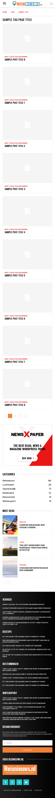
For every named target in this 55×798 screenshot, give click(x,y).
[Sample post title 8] (27, 384)
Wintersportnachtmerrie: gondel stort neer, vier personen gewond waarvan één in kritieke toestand (27, 718)
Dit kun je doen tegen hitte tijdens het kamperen (22, 646)
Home (5, 12)
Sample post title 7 (15, 361)
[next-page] (8, 582)
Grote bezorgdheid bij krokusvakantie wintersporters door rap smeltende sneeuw (25, 713)
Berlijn (22, 522)
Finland (22, 565)
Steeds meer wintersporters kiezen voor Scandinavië (33, 568)
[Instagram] (12, 782)
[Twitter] (19, 782)
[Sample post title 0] (27, 38)
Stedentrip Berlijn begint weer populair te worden (32, 526)
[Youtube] (26, 782)
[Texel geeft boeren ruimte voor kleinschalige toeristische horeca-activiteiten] (10, 546)
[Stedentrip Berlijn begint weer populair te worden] (10, 525)
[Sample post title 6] (27, 298)
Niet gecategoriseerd (16, 57)
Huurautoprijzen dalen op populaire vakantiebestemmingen (27, 608)
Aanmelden (27, 750)
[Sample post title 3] (27, 168)
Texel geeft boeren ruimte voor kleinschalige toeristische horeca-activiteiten (33, 547)
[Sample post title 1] (27, 82)
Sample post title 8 (15, 404)
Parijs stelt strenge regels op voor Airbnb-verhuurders (26, 678)
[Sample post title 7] (27, 341)
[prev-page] (4, 582)
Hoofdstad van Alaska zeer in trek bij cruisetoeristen (24, 674)
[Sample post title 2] (27, 125)
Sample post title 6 (15, 318)
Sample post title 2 (15, 146)
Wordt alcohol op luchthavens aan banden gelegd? (24, 604)
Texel (21, 542)
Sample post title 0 (15, 59)
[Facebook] (5, 782)
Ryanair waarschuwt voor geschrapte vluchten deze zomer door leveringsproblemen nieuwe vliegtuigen (27, 618)
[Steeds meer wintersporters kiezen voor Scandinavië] (10, 568)
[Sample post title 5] (27, 254)
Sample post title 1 (15, 102)
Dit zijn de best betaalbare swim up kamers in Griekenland (26, 685)
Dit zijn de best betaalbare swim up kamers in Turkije (24, 637)
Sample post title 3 (15, 189)
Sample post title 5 (15, 275)
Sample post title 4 (15, 232)
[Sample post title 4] (27, 211)
